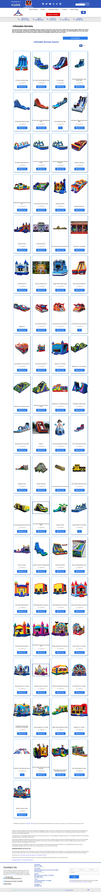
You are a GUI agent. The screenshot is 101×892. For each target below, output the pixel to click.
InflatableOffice (69, 890)
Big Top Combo (22, 243)
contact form (11, 874)
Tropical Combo (60, 525)
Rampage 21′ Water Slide (79, 403)
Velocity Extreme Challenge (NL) (41, 565)
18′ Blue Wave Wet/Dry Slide (22, 121)
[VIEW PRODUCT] (21, 52)
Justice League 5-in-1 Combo (41, 727)
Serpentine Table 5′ (53, 9)
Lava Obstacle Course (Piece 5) (60, 323)
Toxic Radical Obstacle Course (79, 483)
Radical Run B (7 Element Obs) (21, 406)
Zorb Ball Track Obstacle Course (22, 768)
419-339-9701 (38, 882)
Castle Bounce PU (22, 283)
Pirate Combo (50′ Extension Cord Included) (41, 768)
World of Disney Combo (22, 808)
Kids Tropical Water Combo (79, 768)
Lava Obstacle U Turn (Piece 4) (22, 363)
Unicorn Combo (22, 565)
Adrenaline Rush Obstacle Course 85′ (22, 203)
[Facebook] (43, 4)
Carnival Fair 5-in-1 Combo (79, 646)
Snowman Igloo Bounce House (60, 443)
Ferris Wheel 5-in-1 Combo (79, 686)
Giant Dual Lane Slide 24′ (79, 283)
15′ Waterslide (60, 80)
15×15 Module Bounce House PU (60, 605)
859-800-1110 (38, 886)
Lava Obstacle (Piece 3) (41, 323)
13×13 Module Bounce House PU (41, 605)
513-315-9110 (37, 871)
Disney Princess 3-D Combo (41, 686)
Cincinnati (37, 868)
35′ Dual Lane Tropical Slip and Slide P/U (60, 162)
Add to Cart (23, 86)
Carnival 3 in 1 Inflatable (79, 246)
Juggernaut (22, 326)
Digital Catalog (74, 9)
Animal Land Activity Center (41, 203)
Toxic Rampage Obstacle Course (22, 525)
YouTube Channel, (25, 855)
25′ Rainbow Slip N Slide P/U (22, 162)
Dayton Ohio (29, 823)
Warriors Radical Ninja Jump (79, 565)
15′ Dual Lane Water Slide (22, 80)
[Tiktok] (57, 4)
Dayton (36, 874)
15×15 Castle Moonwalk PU (21, 646)
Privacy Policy (7, 883)
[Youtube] (50, 4)
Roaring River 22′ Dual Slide (22, 443)
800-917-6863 (38, 866)
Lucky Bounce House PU (41, 363)
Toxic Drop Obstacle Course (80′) (60, 486)
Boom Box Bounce (41, 243)
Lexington (37, 884)
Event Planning (33, 9)
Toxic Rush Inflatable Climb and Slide (41, 524)
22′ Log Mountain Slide (60, 121)
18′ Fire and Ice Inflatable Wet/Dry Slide (40, 121)
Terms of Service (83, 881)
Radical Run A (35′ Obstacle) (79, 366)
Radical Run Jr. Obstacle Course (60, 403)
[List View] (83, 45)
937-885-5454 (38, 877)
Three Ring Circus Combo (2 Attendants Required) (60, 770)
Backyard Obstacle (79, 206)
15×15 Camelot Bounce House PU (79, 605)
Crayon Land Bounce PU (41, 283)
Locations (64, 9)
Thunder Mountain (41, 483)
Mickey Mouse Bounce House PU (60, 646)
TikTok (44, 855)
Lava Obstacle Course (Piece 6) (79, 323)
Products (42, 9)
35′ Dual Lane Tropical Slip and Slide (41, 162)
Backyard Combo (60, 203)
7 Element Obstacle (79, 162)
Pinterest (39, 855)
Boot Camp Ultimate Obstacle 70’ (60, 246)
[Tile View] (80, 45)
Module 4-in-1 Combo (60, 363)
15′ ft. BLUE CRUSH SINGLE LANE (41, 80)
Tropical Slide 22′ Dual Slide (79, 525)
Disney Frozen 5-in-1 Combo (22, 686)
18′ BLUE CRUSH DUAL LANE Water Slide (79, 80)
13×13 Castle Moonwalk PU (21, 605)
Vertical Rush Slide (60, 565)
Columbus (37, 864)
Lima (35, 879)
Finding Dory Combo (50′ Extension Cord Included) (22, 726)
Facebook (33, 855)
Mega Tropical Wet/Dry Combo (60, 727)
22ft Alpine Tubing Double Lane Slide (79, 121)
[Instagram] (53, 4)
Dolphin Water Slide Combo (60, 283)
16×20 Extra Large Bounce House (60, 686)
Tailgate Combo (22, 483)
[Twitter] (46, 4)
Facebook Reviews (28, 860)
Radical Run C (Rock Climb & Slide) (41, 406)
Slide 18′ (41, 443)
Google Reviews (16, 860)
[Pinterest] (60, 4)
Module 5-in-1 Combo (79, 727)
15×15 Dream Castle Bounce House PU (41, 645)
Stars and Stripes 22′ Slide (79, 443)
